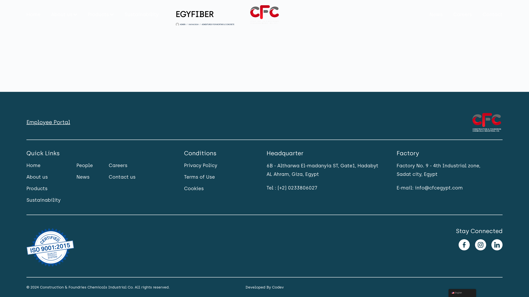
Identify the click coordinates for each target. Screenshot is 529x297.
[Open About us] (75, 14)
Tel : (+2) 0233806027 (292, 188)
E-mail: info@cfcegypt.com (430, 188)
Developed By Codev (264, 287)
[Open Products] (112, 14)
